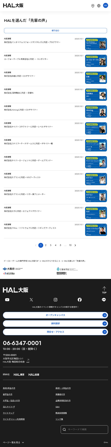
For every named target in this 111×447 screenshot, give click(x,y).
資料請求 (55, 323)
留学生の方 (7, 394)
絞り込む (55, 30)
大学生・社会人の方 (11, 400)
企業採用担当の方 (63, 400)
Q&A (58, 406)
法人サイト (7, 406)
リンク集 (59, 419)
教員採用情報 (61, 413)
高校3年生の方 (9, 388)
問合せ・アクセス (55, 332)
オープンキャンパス (55, 315)
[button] (75, 245)
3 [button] (50, 245)
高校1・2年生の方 (63, 388)
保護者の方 (60, 394)
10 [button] (70, 245)
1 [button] (40, 245)
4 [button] (55, 245)
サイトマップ (8, 413)
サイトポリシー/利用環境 (14, 419)
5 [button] (60, 245)
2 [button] (45, 245)
